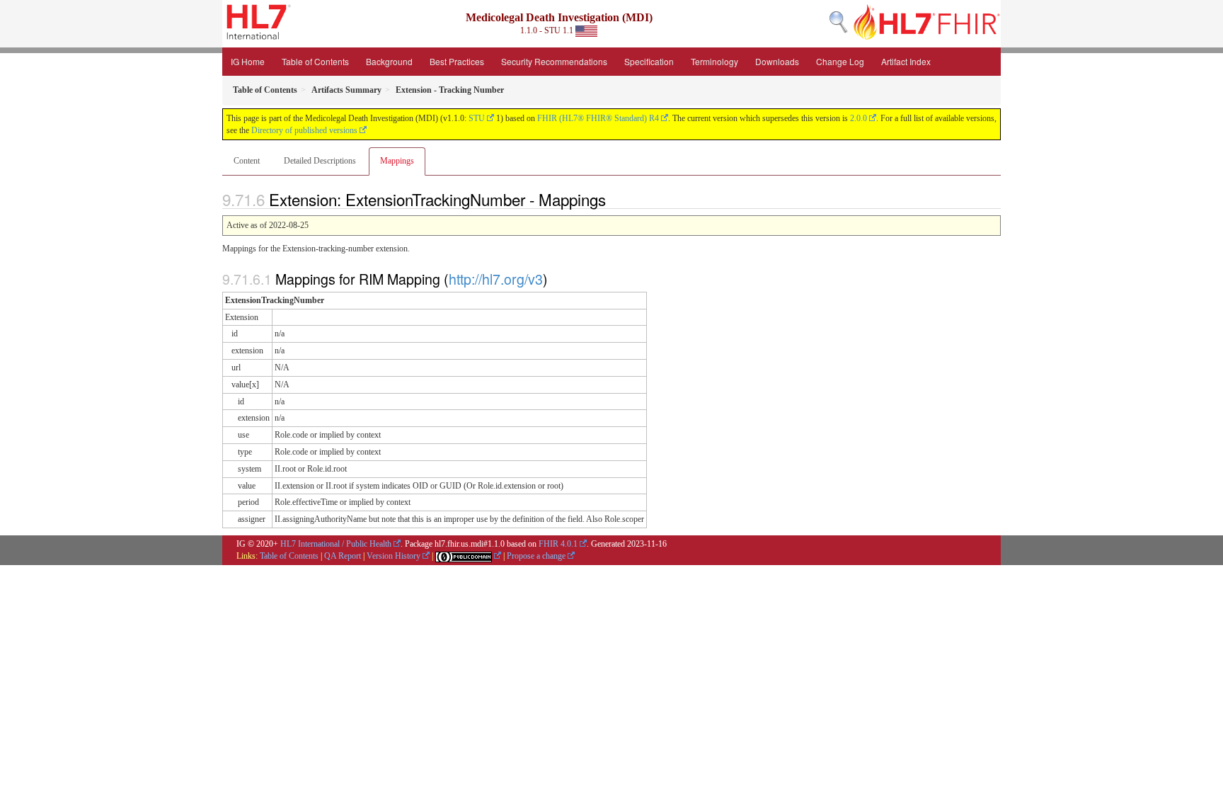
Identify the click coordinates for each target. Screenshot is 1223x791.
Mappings (397, 161)
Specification (649, 61)
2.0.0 (858, 118)
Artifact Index (906, 61)
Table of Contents (315, 61)
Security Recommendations (554, 61)
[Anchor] (613, 199)
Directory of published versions (304, 130)
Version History (393, 556)
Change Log (840, 61)
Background (389, 61)
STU (477, 118)
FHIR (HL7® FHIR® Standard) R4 (598, 118)
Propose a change (536, 556)
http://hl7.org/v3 (496, 278)
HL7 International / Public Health (335, 544)
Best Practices (457, 61)
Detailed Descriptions (320, 161)
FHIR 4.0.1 (558, 544)
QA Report (342, 556)
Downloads (777, 61)
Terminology (714, 61)
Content (247, 161)
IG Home (248, 61)
